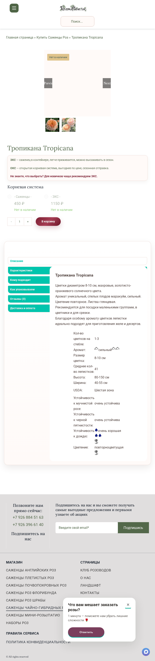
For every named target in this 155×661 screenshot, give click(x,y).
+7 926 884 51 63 (28, 517)
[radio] (22, 203)
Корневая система (25, 186)
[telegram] (28, 547)
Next (107, 83)
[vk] (21, 547)
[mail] (34, 547)
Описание (16, 261)
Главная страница (19, 37)
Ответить (86, 632)
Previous (48, 83)
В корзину (48, 221)
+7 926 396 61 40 (28, 524)
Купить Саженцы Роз (52, 37)
